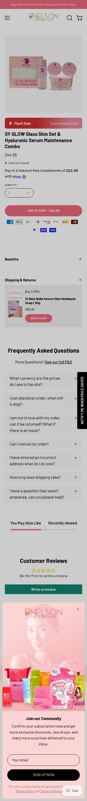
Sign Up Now (43, 774)
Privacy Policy (25, 791)
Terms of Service (51, 791)
